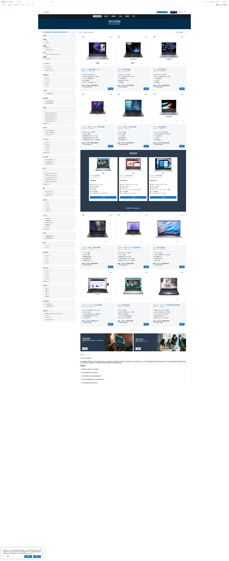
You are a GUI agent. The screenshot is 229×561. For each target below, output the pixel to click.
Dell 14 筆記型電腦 (95, 175)
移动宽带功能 (46, 301)
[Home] (42, 12)
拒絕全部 (28, 556)
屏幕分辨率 (45, 268)
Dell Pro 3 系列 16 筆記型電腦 (127, 127)
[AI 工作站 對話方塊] (51, 68)
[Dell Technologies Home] (7, 1)
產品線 (44, 35)
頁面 (131, 329)
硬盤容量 (45, 200)
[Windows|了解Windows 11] (162, 12)
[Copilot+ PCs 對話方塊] (53, 70)
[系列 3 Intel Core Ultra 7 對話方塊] (57, 119)
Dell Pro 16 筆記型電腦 (156, 175)
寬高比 (44, 242)
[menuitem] (10, 4)
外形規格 (45, 90)
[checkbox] (46, 41)
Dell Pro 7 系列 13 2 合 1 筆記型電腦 (93, 127)
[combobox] (35, 2)
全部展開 (82, 354)
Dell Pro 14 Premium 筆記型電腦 (92, 305)
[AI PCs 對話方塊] (50, 66)
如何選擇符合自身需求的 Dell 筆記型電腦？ (90, 369)
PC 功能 (45, 215)
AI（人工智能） (46, 63)
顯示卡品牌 (45, 156)
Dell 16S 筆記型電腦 (124, 69)
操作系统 (45, 127)
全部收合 (88, 354)
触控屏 (44, 233)
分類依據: (177, 32)
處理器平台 (45, 310)
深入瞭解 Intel (180, 12)
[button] (206, 1)
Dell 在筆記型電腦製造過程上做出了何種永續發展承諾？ (93, 379)
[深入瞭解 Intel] (173, 12)
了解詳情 (138, 348)
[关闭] (40, 548)
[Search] (73, 110)
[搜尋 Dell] (52, 2)
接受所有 (37, 556)
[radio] (96, 63)
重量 (44, 188)
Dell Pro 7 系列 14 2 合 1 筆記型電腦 (129, 247)
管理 (8, 556)
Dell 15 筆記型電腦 (159, 247)
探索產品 (110, 88)
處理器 (44, 107)
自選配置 (103, 197)
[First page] (122, 330)
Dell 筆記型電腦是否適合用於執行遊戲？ (89, 382)
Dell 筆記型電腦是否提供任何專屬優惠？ (89, 372)
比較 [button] (111, 36)
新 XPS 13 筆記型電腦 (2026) (91, 69)
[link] (212, 1)
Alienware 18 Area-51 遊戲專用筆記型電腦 (166, 305)
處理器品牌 (45, 98)
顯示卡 (44, 168)
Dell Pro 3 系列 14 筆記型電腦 (91, 247)
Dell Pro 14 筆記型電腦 (126, 175)
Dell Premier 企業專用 (223, 4)
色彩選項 (45, 285)
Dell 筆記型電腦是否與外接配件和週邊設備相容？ (91, 376)
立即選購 (85, 348)
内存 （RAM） (46, 139)
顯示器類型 (45, 252)
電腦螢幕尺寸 (46, 75)
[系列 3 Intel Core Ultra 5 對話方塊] (57, 121)
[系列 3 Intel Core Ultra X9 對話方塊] (57, 112)
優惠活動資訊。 (136, 208)
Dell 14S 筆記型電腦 (159, 69)
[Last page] (144, 330)
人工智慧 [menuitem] (3, 4)
